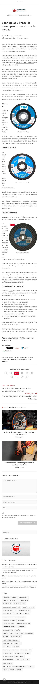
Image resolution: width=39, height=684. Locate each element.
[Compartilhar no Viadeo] (22, 377)
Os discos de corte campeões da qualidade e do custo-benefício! (19, 433)
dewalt (16, 604)
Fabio (3, 576)
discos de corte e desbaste (25, 62)
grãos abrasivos (8, 623)
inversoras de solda (23, 623)
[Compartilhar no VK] (32, 373)
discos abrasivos (11, 359)
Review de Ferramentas (22, 653)
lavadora (21, 627)
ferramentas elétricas (21, 613)
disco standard (24, 357)
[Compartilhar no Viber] (27, 373)
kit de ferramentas (9, 627)
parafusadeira (15, 637)
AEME (14, 597)
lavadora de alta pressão (11, 630)
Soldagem (26, 660)
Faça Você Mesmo (24, 610)
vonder (30, 666)
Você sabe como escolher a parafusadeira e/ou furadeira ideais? (19, 464)
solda (18, 660)
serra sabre (19, 656)
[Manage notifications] (4, 679)
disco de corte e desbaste (12, 357)
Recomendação (9, 38)
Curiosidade (7, 604)
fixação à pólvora (9, 620)
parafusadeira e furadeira (11, 643)
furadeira (21, 620)
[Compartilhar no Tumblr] (17, 377)
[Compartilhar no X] (6, 373)
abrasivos (5, 188)
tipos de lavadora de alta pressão (14, 666)
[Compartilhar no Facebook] (11, 373)
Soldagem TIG (7, 663)
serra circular (8, 656)
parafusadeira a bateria (11, 640)
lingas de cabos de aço (10, 633)
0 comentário (23, 38)
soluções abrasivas (10, 46)
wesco (5, 670)
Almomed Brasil (6, 564)
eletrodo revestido (9, 610)
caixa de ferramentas (10, 600)
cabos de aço (23, 597)
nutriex (5, 637)
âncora (19, 670)
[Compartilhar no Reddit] (12, 377)
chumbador (24, 600)
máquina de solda (27, 633)
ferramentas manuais (10, 617)
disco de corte (23, 74)
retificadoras (7, 653)
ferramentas (7, 613)
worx (12, 670)
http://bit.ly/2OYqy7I (16, 338)
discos (19, 94)
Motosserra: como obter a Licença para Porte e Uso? (21, 587)
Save (17, 373)
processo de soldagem (10, 650)
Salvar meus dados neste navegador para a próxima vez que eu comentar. (18, 516)
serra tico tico (8, 660)
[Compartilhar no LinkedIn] (22, 373)
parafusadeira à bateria (11, 646)
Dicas (23, 604)
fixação (22, 617)
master (6, 36)
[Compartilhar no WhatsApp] (27, 377)
